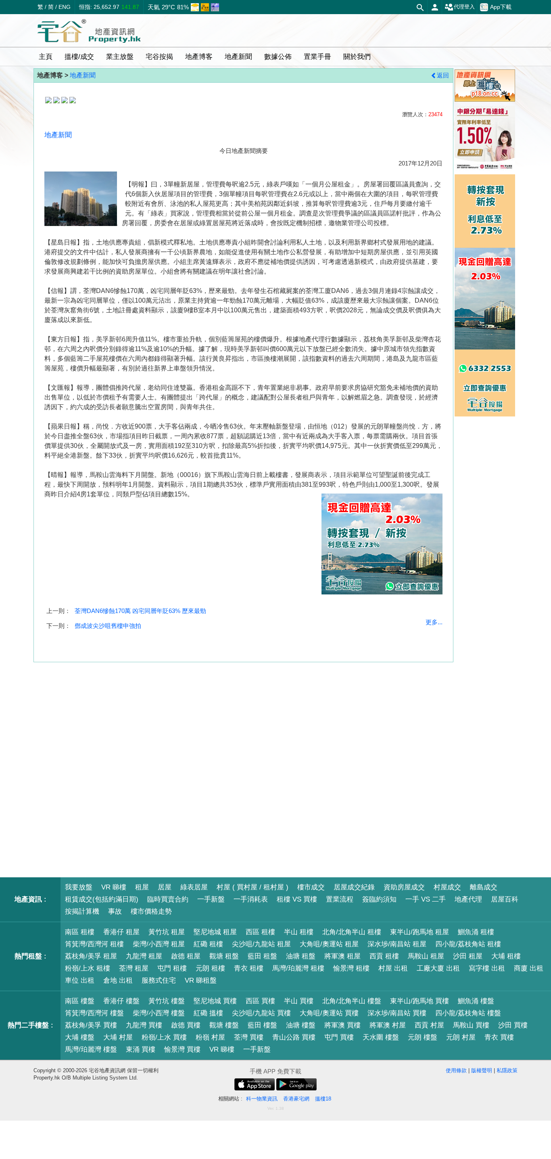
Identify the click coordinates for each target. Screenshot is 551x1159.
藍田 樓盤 (262, 1025)
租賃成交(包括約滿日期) (101, 899)
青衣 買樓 (499, 1037)
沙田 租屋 (467, 956)
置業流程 (339, 899)
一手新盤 (211, 899)
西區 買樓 (260, 1001)
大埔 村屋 (118, 1037)
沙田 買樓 (513, 1025)
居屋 (164, 887)
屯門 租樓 (172, 968)
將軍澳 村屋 (387, 1025)
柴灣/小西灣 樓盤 (159, 1013)
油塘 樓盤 (300, 1025)
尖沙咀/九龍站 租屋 (261, 944)
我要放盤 (78, 887)
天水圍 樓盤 (381, 1037)
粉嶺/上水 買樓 (164, 1037)
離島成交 (483, 887)
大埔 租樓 (506, 956)
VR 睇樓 (113, 887)
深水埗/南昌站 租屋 (396, 944)
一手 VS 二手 (425, 899)
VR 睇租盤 (201, 980)
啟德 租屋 (185, 956)
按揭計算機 (82, 911)
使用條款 (456, 1070)
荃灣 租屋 (133, 968)
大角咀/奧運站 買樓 (329, 1013)
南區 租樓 (79, 932)
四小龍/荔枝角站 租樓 (468, 944)
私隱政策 (507, 1070)
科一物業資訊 (262, 1099)
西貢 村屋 (429, 1025)
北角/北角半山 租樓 (351, 932)
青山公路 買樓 (293, 1037)
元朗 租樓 (210, 968)
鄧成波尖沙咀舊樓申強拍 (108, 625)
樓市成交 (311, 887)
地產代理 (468, 899)
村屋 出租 (393, 968)
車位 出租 (79, 980)
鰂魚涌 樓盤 (476, 1001)
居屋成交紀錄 (354, 887)
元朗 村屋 (461, 1037)
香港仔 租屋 (121, 932)
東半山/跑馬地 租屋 (419, 932)
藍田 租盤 (262, 956)
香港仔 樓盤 (121, 1001)
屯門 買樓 (339, 1037)
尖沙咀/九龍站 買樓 (261, 1013)
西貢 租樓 (384, 956)
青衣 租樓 (248, 968)
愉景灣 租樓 (351, 968)
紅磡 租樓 (208, 944)
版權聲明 (481, 1070)
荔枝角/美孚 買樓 (91, 1025)
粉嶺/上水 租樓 (87, 968)
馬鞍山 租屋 (426, 956)
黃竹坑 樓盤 (166, 1001)
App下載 (500, 7)
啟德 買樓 (185, 1025)
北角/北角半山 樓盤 (351, 1001)
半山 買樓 (298, 1001)
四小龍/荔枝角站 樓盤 (468, 1013)
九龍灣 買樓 (144, 1025)
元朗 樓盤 (422, 1037)
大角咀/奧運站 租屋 (329, 944)
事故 (115, 911)
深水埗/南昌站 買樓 (396, 1013)
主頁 (45, 57)
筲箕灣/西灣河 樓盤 (94, 1013)
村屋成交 (447, 887)
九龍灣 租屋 (144, 956)
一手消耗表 (251, 899)
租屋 (142, 887)
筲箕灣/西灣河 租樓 (94, 944)
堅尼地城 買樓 (215, 1001)
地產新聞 (83, 75)
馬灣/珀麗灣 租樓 (298, 968)
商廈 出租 (528, 968)
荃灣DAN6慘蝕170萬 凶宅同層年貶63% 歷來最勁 (140, 610)
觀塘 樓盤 (224, 1025)
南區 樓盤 (79, 1001)
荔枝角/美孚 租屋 (91, 956)
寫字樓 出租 (487, 968)
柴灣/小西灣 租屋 (159, 944)
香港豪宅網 (296, 1099)
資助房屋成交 (404, 887)
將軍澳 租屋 (342, 956)
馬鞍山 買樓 (471, 1025)
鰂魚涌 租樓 (476, 932)
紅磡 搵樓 (208, 1013)
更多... (434, 622)
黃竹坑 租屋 (166, 932)
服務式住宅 (159, 980)
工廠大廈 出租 (438, 968)
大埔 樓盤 (79, 1037)
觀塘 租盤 (224, 956)
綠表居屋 (194, 887)
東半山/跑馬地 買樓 (419, 1001)
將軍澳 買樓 (342, 1025)
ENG (64, 7)
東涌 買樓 (140, 1049)
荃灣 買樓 (248, 1037)
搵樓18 (323, 1099)
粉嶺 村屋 (210, 1037)
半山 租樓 (298, 932)
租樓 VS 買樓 (297, 899)
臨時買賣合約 (167, 899)
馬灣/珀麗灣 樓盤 (91, 1049)
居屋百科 (504, 899)
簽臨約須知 (379, 899)
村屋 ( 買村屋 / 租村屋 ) (252, 887)
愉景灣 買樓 (182, 1049)
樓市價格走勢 (151, 911)
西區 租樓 (260, 932)
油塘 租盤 (300, 956)
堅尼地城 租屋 (215, 932)
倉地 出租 (118, 980)
